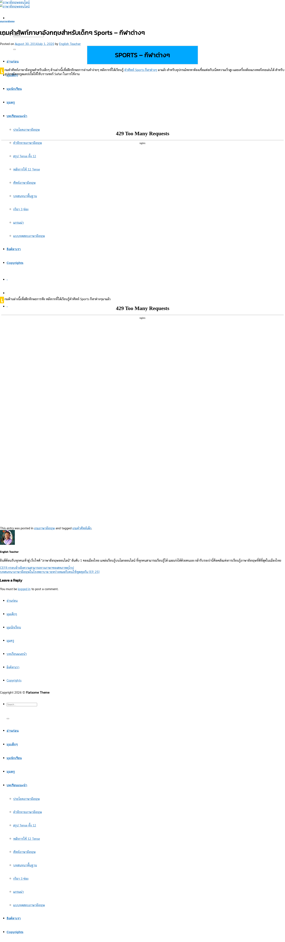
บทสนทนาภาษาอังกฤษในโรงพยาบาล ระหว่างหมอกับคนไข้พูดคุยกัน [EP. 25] (49, 572)
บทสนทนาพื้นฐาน (25, 865)
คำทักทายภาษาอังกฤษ (27, 812)
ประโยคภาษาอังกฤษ (26, 799)
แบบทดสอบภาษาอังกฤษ (29, 905)
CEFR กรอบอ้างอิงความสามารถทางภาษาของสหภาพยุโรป (37, 567)
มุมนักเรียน (14, 89)
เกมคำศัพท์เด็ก (81, 528)
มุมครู (11, 102)
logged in (24, 589)
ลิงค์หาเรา (13, 667)
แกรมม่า (18, 891)
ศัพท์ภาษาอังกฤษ (24, 852)
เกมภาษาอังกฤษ (7, 21)
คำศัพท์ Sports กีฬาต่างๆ (140, 70)
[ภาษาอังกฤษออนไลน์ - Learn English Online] (15, 4)
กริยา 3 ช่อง (20, 878)
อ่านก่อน (13, 61)
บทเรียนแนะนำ (17, 116)
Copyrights (14, 680)
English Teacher (70, 44)
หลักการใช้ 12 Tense (26, 838)
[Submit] (14, 49)
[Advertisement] (142, 102)
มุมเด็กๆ (12, 614)
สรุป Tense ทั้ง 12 (24, 825)
